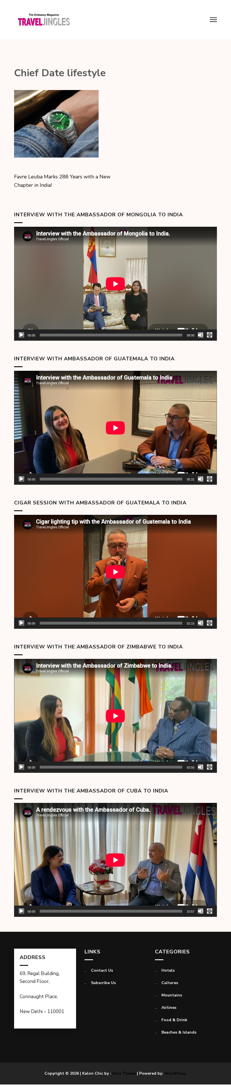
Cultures (169, 982)
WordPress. (175, 1073)
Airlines (168, 1007)
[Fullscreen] (209, 335)
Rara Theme (124, 1073)
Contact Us (102, 970)
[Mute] (200, 335)
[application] (115, 284)
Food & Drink (174, 1020)
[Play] (21, 335)
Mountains (171, 995)
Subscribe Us (103, 982)
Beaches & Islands (178, 1032)
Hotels (168, 970)
